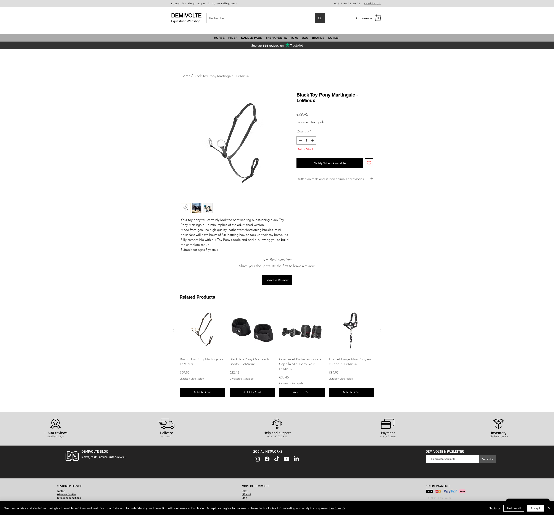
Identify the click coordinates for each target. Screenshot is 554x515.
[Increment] (313, 141)
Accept (535, 508)
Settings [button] (494, 508)
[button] (378, 17)
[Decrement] (300, 141)
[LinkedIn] (296, 459)
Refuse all (514, 508)
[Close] (548, 508)
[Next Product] (380, 330)
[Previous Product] (173, 330)
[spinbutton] (306, 141)
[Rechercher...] (320, 18)
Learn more (337, 508)
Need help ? (372, 3)
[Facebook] (267, 459)
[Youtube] (286, 459)
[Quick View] (202, 330)
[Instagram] (257, 459)
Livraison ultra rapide (310, 122)
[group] (277, 352)
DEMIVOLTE (186, 15)
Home (185, 76)
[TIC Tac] (277, 459)
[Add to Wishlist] (369, 162)
